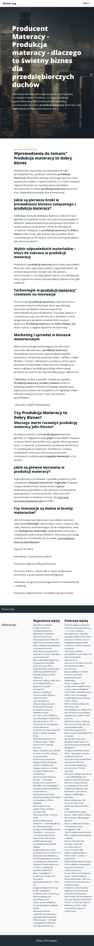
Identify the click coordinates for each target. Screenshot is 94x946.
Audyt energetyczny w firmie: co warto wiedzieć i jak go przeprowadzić (47, 753)
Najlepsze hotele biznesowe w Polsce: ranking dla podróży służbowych (46, 867)
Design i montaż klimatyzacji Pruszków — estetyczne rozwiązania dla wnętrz (46, 832)
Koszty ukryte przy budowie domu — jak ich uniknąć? (78, 874)
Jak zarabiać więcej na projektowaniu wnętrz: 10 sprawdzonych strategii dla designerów (77, 743)
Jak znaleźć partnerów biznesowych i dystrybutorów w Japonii (78, 733)
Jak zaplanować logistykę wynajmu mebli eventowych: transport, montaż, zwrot (78, 636)
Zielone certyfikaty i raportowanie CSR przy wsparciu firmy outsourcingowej (44, 696)
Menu (85, 3)
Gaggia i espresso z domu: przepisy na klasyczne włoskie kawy (45, 771)
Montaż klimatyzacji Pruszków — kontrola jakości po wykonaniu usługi (46, 823)
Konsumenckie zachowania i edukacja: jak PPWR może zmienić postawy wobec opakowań (46, 673)
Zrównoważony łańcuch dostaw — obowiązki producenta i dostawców (45, 780)
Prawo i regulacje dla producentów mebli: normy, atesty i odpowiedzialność (77, 686)
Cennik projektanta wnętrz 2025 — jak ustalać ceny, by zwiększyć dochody (77, 753)
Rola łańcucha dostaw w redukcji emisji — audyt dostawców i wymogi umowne (44, 743)
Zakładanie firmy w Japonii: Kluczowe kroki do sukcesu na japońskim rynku (77, 724)
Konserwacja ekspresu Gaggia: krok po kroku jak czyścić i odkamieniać (45, 762)
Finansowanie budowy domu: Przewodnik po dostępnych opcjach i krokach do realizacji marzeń (78, 865)
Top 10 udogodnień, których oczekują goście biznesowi (46, 860)
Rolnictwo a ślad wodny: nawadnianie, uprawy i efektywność (76, 908)
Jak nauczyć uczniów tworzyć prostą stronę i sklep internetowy (78, 666)
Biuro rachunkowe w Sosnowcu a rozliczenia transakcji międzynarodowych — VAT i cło (46, 879)
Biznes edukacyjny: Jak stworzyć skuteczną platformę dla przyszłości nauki (76, 804)
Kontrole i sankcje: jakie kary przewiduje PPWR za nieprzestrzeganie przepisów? (46, 684)
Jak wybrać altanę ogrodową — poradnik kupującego (78, 775)
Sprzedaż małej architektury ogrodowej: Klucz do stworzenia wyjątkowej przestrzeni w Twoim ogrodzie (78, 765)
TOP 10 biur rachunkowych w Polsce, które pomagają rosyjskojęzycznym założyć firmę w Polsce (78, 696)
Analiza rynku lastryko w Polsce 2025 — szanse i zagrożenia (76, 855)
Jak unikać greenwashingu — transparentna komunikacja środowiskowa (46, 788)
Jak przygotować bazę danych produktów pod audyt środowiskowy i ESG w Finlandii (47, 798)
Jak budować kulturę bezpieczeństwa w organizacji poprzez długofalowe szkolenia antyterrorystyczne (43, 631)
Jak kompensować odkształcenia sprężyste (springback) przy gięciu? (45, 914)
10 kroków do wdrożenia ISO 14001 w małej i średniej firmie (46, 733)
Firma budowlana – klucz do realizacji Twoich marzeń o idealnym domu (78, 882)
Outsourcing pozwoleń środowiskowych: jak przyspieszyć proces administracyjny (44, 708)
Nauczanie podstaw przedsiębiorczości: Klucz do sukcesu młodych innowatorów (78, 655)
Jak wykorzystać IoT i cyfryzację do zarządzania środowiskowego (45, 724)
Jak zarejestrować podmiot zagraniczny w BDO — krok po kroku (77, 715)
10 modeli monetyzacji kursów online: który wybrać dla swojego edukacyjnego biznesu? (78, 816)
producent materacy (26, 149)
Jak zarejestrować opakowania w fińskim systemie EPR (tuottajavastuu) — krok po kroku (45, 812)
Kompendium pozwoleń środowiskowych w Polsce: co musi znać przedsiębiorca (47, 853)
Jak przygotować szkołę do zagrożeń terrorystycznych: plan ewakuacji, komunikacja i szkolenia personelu (47, 644)
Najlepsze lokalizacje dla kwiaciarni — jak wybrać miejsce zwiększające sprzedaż (76, 792)
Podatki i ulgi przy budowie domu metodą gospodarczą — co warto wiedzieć (77, 628)
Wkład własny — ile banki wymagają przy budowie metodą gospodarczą (44, 923)
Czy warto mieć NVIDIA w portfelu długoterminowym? (46, 717)
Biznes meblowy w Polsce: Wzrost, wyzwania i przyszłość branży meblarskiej (77, 676)
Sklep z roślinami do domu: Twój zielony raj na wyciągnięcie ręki (77, 826)
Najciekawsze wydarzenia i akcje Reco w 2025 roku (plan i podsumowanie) (46, 654)
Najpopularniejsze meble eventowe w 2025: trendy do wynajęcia (78, 645)
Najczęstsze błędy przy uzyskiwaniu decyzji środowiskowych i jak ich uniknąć (44, 842)
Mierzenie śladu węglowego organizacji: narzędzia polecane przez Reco (46, 663)
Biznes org (9, 3)
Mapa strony (9, 624)
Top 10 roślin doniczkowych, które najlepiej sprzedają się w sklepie (78, 835)
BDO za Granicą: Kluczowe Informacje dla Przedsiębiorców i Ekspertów (78, 707)
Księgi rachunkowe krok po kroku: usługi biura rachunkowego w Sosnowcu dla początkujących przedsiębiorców (46, 894)
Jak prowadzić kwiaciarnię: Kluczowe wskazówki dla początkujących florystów (77, 782)
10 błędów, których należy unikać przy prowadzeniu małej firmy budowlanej (76, 891)
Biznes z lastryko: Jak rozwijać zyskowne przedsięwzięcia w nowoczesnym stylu (74, 845)
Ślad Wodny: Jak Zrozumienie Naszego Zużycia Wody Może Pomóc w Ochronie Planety (78, 899)
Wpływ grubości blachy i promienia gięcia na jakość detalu (45, 905)
